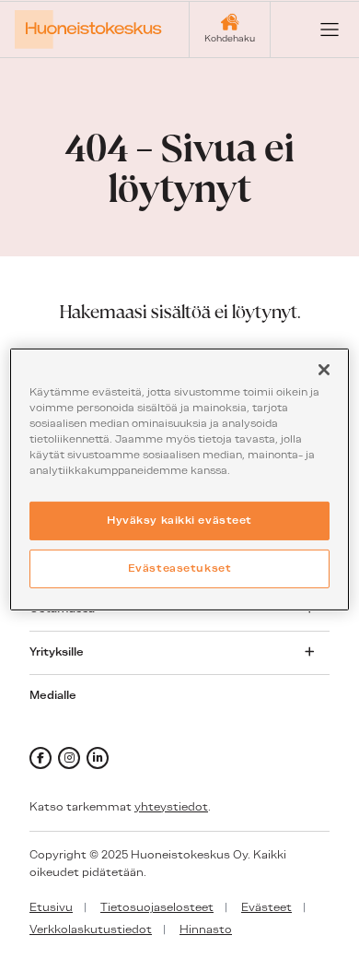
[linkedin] (98, 758)
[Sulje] (324, 369)
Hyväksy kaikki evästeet (179, 520)
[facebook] (40, 758)
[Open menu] (314, 29)
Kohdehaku (229, 38)
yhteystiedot (171, 806)
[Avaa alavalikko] (309, 652)
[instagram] (69, 758)
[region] (180, 479)
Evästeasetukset (180, 568)
